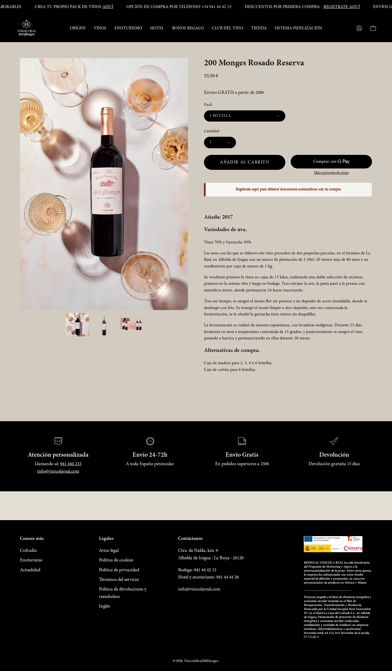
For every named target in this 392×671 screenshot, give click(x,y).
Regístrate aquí (241, 640)
